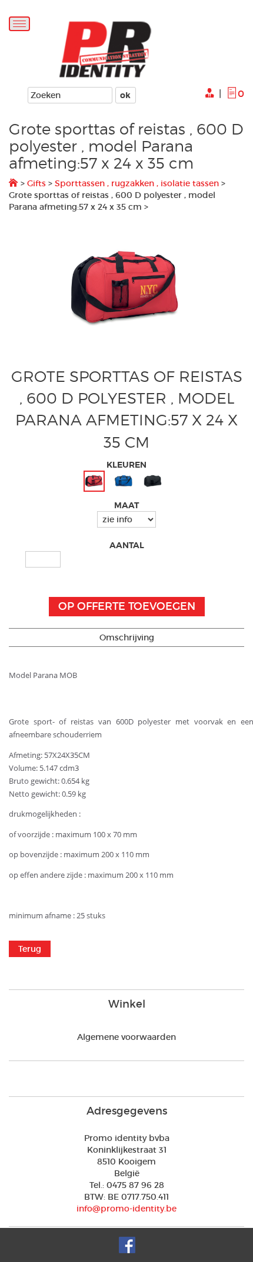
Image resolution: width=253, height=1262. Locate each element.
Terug (29, 949)
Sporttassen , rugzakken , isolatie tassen (137, 183)
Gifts (36, 183)
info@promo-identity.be (126, 1208)
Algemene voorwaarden (126, 1037)
